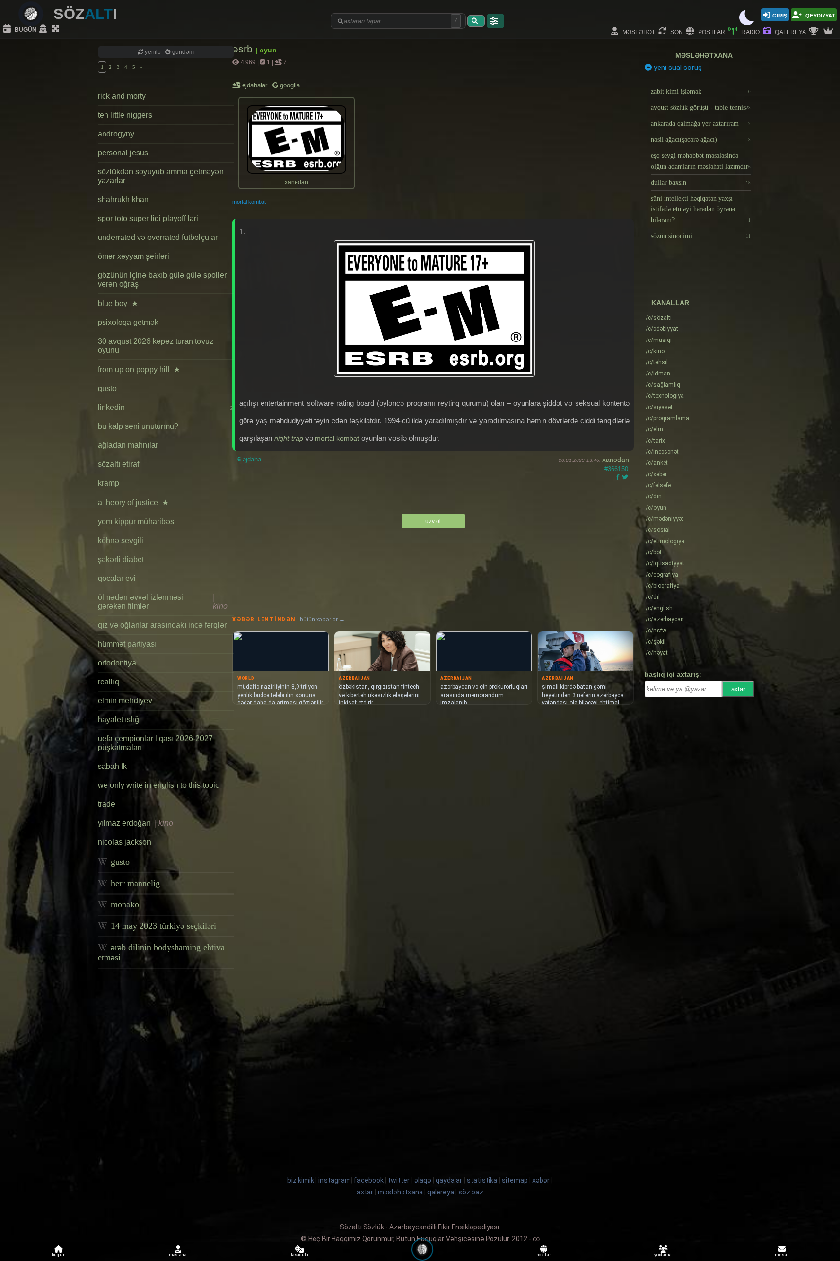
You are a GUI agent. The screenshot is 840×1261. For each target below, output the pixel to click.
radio (750, 31)
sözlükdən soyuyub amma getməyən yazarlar (161, 176)
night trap (288, 438)
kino (655, 351)
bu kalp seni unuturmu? (138, 426)
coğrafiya (662, 574)
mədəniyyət (664, 518)
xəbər (656, 474)
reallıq (108, 682)
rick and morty (122, 96)
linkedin (165, 407)
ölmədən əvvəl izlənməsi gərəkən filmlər (163, 601)
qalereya (789, 31)
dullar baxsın (701, 182)
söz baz (470, 1192)
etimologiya (665, 541)
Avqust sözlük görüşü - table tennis (701, 107)
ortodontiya (117, 663)
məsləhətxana (704, 55)
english (659, 608)
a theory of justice (133, 502)
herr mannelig (134, 883)
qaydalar (449, 1180)
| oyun (266, 50)
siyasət (659, 407)
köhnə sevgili (120, 540)
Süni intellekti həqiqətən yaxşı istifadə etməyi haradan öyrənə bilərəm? (701, 209)
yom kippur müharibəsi (137, 521)
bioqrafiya (663, 585)
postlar (711, 31)
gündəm (182, 52)
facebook (369, 1180)
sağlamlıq (663, 384)
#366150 (616, 469)
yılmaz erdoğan (135, 823)
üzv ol (433, 521)
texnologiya (665, 395)
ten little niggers (125, 115)
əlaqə (422, 1180)
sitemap (515, 1180)
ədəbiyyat (662, 328)
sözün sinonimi (701, 235)
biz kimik (301, 1180)
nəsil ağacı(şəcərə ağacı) (701, 139)
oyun (656, 507)
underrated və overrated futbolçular (158, 237)
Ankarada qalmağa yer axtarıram (701, 123)
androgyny (116, 134)
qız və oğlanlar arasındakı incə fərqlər (162, 625)
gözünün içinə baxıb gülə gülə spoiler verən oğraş (162, 279)
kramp (108, 483)
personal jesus (123, 153)
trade (106, 804)
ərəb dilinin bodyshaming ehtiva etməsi (161, 952)
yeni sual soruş (677, 67)
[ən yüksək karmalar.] (829, 31)
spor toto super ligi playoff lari (148, 218)
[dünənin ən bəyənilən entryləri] (814, 31)
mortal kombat (249, 201)
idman (658, 373)
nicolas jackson (124, 842)
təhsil (657, 362)
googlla (289, 85)
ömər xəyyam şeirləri (133, 256)
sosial (658, 530)
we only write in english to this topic (158, 785)
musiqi (659, 340)
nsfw (656, 630)
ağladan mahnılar (128, 445)
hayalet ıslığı (119, 720)
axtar (738, 689)
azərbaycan (665, 619)
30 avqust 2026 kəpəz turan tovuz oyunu (155, 345)
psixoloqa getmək (128, 322)
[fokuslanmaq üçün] (57, 29)
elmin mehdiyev (125, 701)
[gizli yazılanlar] (44, 29)
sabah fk (112, 766)
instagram (334, 1180)
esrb (244, 48)
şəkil (655, 641)
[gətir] (476, 21)
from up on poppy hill (139, 369)
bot (654, 552)
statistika (482, 1180)
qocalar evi (117, 578)
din (654, 496)
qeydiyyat (819, 15)
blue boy (118, 303)
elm (654, 429)
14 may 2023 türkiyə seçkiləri (162, 926)
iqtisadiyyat (665, 563)
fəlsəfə (658, 485)
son (676, 31)
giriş (779, 15)
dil (653, 597)
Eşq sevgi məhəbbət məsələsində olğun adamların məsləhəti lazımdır (701, 161)
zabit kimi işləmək (701, 91)
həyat (657, 652)
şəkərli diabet (121, 559)
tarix (655, 440)
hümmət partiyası (127, 644)
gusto (107, 388)
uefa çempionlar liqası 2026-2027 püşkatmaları (155, 742)
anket (657, 463)
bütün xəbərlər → (322, 619)
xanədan (615, 459)
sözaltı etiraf (118, 464)
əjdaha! (250, 459)
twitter (399, 1180)
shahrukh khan (123, 199)
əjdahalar (255, 85)
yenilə (152, 52)
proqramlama (667, 418)
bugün (24, 29)
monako (123, 904)
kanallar (670, 303)
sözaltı (659, 317)
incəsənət (662, 451)
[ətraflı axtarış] (495, 21)
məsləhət (638, 31)
